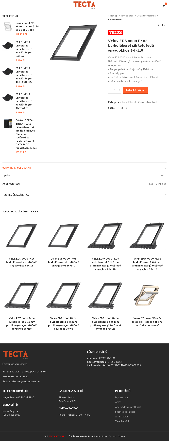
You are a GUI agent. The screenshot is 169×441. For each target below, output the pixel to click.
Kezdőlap (113, 16)
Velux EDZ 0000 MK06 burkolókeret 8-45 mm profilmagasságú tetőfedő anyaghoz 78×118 (105, 323)
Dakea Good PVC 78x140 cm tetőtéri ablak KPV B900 (27, 26)
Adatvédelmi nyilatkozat (128, 407)
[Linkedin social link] (126, 108)
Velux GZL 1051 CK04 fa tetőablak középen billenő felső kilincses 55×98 (147, 321)
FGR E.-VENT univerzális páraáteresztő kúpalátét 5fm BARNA (24, 49)
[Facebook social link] (118, 108)
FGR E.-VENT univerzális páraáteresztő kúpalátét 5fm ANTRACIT (24, 101)
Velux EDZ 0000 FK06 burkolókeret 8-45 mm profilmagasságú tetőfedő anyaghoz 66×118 (21, 323)
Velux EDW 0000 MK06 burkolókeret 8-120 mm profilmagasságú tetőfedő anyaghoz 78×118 (147, 263)
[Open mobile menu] (4, 5)
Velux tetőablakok (146, 16)
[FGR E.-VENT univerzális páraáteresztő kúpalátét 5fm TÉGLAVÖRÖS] (7, 77)
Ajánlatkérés (121, 417)
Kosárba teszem (135, 90)
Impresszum (121, 398)
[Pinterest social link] (122, 108)
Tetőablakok (127, 16)
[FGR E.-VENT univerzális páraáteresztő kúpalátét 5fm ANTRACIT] (7, 103)
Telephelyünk (122, 422)
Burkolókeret (115, 20)
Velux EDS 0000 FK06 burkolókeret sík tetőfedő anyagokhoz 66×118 (21, 262)
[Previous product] (158, 25)
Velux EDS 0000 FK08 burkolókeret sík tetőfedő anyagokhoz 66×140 (63, 262)
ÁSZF (118, 402)
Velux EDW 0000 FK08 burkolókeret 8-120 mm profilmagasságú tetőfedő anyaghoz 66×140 (105, 263)
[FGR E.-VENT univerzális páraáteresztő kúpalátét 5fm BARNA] (7, 51)
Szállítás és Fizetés (125, 412)
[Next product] (165, 25)
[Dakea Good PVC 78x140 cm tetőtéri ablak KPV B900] (7, 28)
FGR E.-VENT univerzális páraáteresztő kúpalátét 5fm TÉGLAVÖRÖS (24, 75)
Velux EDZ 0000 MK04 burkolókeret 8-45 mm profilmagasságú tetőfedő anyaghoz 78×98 (63, 323)
